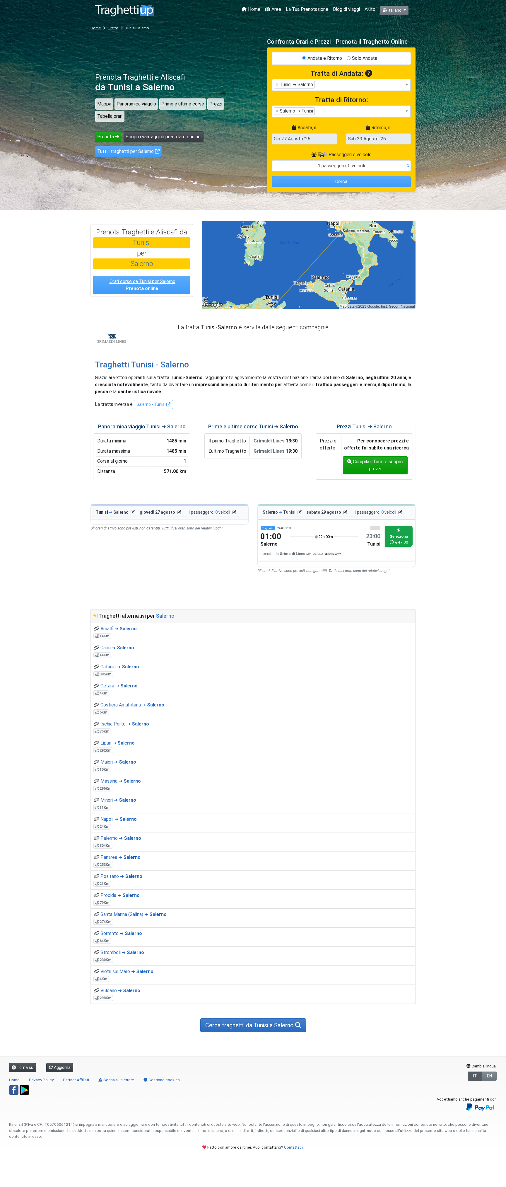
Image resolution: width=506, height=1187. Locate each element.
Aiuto (370, 9)
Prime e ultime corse (182, 104)
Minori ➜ (118, 800)
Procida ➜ (120, 895)
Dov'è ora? (334, 554)
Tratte (113, 28)
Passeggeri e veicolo (349, 154)
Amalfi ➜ (118, 628)
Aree (275, 9)
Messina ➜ (120, 781)
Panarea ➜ (120, 857)
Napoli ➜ (118, 819)
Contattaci (293, 1147)
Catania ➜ (119, 667)
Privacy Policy (41, 1079)
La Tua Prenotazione (307, 9)
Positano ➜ (121, 876)
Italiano (394, 10)
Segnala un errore (118, 1079)
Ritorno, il (380, 127)
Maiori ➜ (118, 762)
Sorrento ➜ (121, 933)
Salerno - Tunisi (151, 404)
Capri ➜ (117, 647)
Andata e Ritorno (324, 58)
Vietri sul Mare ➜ (126, 971)
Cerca (341, 181)
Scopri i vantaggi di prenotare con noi (163, 136)
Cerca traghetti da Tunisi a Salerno (250, 1025)
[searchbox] (318, 84)
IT (475, 1076)
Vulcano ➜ (120, 990)
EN (489, 1076)
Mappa (104, 104)
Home (253, 9)
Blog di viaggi (346, 9)
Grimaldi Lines (111, 338)
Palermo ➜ (120, 838)
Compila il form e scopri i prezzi (377, 465)
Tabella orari (109, 116)
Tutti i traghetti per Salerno (126, 151)
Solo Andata (364, 58)
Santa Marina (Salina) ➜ (133, 914)
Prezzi (215, 104)
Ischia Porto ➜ (124, 724)
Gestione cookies (164, 1079)
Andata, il (306, 127)
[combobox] (341, 85)
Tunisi (142, 243)
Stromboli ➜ (122, 952)
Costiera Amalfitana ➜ (132, 705)
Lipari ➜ (117, 743)
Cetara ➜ (119, 686)
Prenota (106, 136)
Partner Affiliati (76, 1079)
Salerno (142, 264)
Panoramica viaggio (136, 104)
